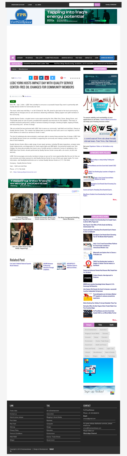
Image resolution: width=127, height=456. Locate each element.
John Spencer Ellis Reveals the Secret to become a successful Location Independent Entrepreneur (99, 290)
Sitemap (12, 427)
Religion (95, 356)
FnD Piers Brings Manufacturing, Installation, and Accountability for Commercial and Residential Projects (73, 63)
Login (96, 58)
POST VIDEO (79, 58)
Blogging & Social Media (92, 333)
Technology (111, 356)
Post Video (13, 420)
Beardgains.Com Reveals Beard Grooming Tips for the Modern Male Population (104, 236)
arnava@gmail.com (89, 418)
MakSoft (52, 449)
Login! (30, 4)
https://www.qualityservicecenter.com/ (25, 172)
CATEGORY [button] (20, 58)
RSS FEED (13, 437)
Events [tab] (111, 325)
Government (88, 345)
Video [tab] (100, 325)
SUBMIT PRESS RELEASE (52, 58)
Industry (101, 348)
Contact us (13, 414)
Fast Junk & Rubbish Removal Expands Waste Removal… (20, 264)
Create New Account (17, 4)
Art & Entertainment (90, 330)
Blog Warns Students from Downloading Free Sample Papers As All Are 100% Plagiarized (99, 221)
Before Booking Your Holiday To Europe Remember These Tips (100, 303)
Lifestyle (87, 352)
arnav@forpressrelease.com (92, 428)
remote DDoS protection (108, 119)
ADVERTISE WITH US (67, 58)
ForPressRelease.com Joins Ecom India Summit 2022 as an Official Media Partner (104, 312)
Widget (12, 440)
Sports (103, 356)
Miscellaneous (23, 69)
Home (14, 69)
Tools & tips (13, 411)
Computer (88, 337)
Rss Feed (13, 424)
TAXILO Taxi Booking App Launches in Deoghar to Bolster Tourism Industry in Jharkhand (104, 263)
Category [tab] (88, 325)
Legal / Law (110, 348)
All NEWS (38, 4)
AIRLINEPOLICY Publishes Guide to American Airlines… (72, 265)
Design (96, 337)
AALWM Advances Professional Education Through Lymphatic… (48, 266)
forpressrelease (26, 449)
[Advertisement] (63, 40)
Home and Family (90, 348)
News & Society (109, 352)
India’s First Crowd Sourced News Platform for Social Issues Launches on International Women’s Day (105, 246)
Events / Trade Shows (102, 341)
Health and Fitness (101, 345)
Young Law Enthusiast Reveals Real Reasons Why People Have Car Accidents (100, 271)
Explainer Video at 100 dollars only (101, 146)
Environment (88, 341)
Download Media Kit (107, 58)
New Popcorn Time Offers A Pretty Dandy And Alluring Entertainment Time (97, 226)
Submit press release (16, 417)
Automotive (103, 330)
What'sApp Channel (90, 433)
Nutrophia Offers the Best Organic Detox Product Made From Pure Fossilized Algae (99, 307)
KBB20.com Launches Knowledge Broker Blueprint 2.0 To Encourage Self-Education (98, 285)
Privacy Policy (14, 430)
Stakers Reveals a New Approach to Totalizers (103, 276)
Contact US (88, 58)
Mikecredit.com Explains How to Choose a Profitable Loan (104, 253)
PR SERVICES (29, 58)
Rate (65, 77)
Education (104, 337)
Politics (87, 356)
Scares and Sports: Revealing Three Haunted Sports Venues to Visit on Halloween (99, 231)
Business (105, 333)
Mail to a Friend (17, 78)
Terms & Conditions (16, 433)
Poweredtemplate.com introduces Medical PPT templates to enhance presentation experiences (104, 296)
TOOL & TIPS (39, 58)
